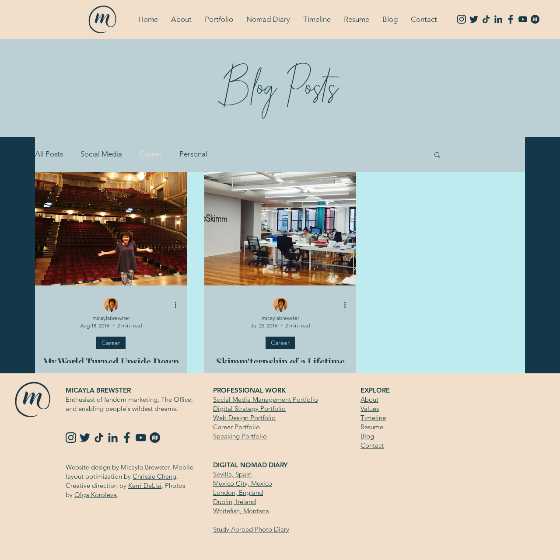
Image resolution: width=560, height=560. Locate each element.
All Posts (49, 154)
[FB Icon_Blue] (510, 19)
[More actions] (178, 305)
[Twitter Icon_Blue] (473, 19)
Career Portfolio (236, 427)
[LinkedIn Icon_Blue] (498, 19)
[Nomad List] (535, 19)
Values (369, 408)
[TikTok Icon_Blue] (486, 19)
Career (151, 154)
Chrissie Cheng (154, 476)
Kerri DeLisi (144, 485)
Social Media (101, 154)
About (369, 399)
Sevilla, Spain (232, 474)
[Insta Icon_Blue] (461, 19)
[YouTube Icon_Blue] (522, 19)
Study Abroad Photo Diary (251, 529)
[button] (181, 19)
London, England (238, 492)
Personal (193, 154)
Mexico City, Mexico (242, 483)
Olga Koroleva (95, 494)
